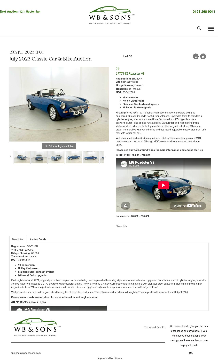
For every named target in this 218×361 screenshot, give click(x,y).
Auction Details (38, 239)
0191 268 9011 (204, 11)
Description (18, 239)
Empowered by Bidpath (109, 358)
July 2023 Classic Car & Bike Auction (50, 59)
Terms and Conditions (156, 327)
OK (191, 352)
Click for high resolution (61, 146)
